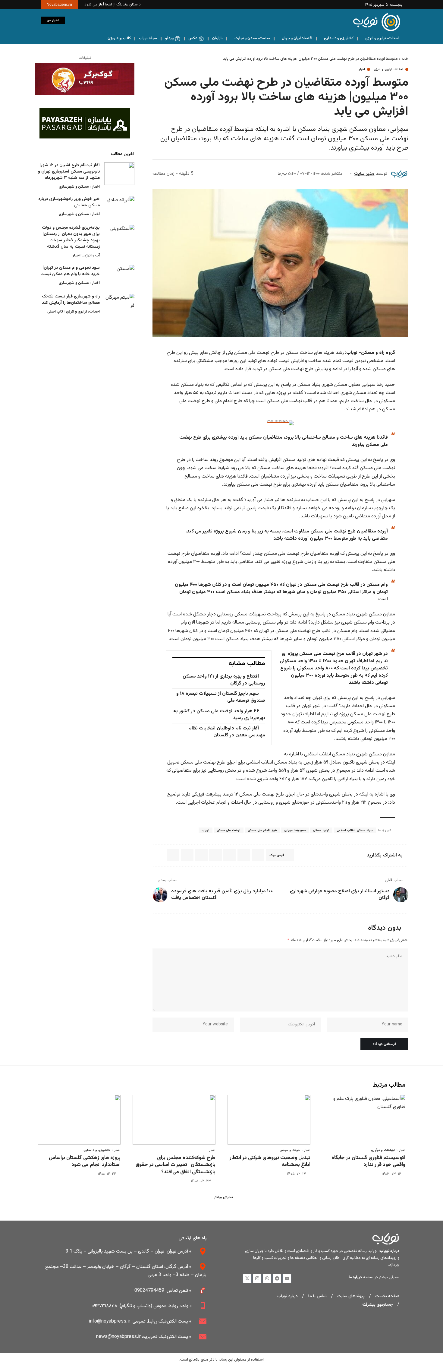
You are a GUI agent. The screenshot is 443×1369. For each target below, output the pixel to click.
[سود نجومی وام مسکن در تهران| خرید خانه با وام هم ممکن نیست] (119, 276)
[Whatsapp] (267, 1278)
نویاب (205, 830)
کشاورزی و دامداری (96, 1150)
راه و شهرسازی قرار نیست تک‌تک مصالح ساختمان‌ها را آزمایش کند (71, 300)
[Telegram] (276, 1278)
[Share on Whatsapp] (243, 855)
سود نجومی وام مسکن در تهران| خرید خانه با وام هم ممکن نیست (70, 271)
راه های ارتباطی (192, 1238)
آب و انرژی (91, 256)
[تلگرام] (56, 38)
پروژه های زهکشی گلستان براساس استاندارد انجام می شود (85, 1161)
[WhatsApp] (50, 38)
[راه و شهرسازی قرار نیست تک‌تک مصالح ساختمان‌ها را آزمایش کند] (119, 305)
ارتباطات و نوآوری (383, 1150)
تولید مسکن (321, 830)
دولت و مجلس (290, 1150)
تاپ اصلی (55, 312)
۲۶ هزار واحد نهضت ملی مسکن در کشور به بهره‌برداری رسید (219, 714)
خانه (404, 59)
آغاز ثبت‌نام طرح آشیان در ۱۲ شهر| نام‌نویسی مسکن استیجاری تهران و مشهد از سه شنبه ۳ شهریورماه (69, 171)
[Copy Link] (187, 855)
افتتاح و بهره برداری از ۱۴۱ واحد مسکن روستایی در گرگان (224, 680)
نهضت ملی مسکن (228, 830)
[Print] (173, 855)
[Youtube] (286, 1278)
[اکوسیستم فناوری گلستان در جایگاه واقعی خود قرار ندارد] (363, 1120)
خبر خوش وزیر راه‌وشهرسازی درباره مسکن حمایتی (69, 202)
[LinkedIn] (62, 38)
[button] (72, 20)
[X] (81, 38)
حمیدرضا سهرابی (295, 830)
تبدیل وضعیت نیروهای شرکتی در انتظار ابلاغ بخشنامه (270, 1161)
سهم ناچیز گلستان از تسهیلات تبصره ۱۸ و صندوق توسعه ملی (220, 697)
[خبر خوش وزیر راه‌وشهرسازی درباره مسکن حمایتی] (119, 207)
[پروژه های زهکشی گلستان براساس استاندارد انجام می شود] (79, 1120)
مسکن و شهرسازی (74, 187)
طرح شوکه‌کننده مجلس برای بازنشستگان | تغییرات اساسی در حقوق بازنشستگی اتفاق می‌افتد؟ (175, 1165)
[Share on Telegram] (215, 855)
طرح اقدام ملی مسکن (262, 830)
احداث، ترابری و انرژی (388, 69)
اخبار (362, 69)
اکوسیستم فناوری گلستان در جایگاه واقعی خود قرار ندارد (368, 1161)
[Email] (201, 855)
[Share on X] (258, 855)
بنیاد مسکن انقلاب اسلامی (355, 830)
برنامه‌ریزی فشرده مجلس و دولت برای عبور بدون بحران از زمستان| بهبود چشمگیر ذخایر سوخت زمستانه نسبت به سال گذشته (71, 237)
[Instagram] (69, 38)
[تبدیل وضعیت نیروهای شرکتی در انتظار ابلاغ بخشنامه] (269, 1120)
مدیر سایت (364, 173)
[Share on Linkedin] (229, 855)
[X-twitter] (247, 1278)
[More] (158, 855)
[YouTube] (75, 38)
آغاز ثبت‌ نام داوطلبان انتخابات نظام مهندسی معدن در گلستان (226, 732)
